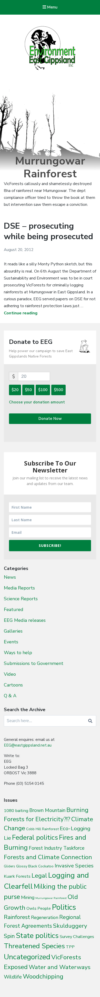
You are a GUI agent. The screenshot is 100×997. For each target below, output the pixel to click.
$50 (28, 389)
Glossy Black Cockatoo (35, 866)
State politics (37, 936)
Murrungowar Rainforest (51, 898)
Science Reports (21, 599)
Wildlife (13, 976)
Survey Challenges (77, 937)
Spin (9, 936)
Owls (31, 908)
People (44, 908)
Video (10, 674)
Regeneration (44, 917)
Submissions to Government (33, 663)
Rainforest (17, 917)
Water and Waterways (60, 967)
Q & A (10, 696)
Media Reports (19, 588)
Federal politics (35, 837)
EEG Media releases (25, 620)
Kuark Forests (17, 876)
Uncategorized (27, 957)
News (10, 577)
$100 (42, 389)
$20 (15, 389)
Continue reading (20, 313)
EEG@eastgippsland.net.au (28, 745)
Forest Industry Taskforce (56, 848)
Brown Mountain (47, 810)
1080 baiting (16, 811)
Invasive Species (74, 865)
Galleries (13, 631)
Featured (13, 609)
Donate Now (50, 418)
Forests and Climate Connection (48, 857)
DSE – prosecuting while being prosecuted (48, 231)
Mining (27, 897)
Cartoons (13, 685)
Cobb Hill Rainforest (42, 829)
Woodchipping (43, 976)
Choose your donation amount (37, 402)
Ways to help (18, 653)
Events (11, 642)
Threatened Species (34, 946)
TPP (70, 947)
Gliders (9, 866)
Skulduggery (70, 926)
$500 (58, 389)
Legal (39, 876)
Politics (64, 907)
